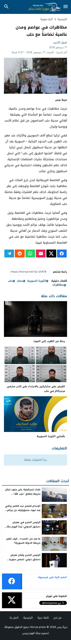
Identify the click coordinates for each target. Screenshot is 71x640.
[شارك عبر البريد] (41, 253)
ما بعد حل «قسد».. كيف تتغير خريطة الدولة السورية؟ (23, 541)
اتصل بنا (14, 617)
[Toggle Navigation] (65, 7)
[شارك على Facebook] (62, 253)
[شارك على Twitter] (51, 253)
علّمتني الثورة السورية (51, 436)
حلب (10, 281)
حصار (20, 281)
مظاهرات (58, 285)
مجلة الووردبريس (31, 633)
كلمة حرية (43, 617)
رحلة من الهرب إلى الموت (49, 341)
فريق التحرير (60, 42)
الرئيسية (28, 617)
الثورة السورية (36, 281)
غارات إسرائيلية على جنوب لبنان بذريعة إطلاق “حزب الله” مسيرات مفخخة (22, 493)
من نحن (57, 617)
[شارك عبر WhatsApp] (30, 253)
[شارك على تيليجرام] (9, 253)
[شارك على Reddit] (19, 253)
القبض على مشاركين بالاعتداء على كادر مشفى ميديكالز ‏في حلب (36, 388)
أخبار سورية (46, 19)
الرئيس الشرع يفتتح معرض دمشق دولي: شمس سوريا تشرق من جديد (24, 559)
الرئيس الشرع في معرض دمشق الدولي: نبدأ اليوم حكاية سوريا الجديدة (22, 526)
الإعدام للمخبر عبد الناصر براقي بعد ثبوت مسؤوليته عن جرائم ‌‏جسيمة (22, 510)
